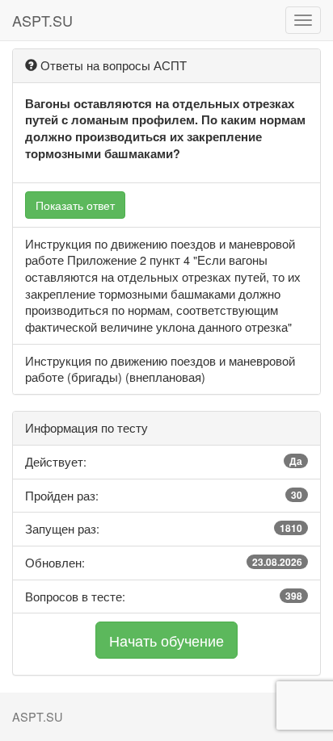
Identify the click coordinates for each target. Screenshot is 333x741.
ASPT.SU (42, 20)
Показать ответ (75, 205)
